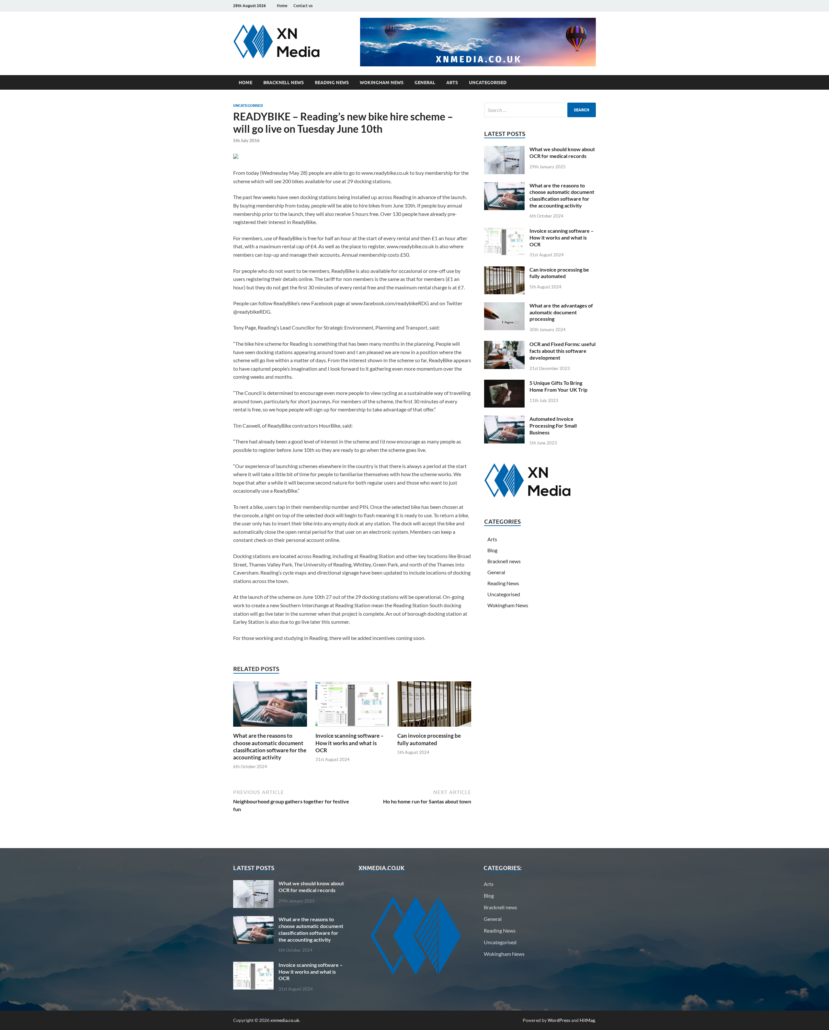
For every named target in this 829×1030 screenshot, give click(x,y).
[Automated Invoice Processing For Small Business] (504, 419)
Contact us (302, 5)
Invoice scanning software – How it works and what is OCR (349, 742)
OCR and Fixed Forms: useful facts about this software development (562, 351)
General (424, 82)
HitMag (587, 1020)
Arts (452, 82)
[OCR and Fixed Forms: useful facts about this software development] (504, 344)
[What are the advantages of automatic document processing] (504, 306)
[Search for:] (540, 110)
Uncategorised (487, 82)
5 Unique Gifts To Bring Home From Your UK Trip (558, 386)
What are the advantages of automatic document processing (561, 312)
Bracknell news (283, 82)
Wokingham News (381, 82)
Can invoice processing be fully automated (429, 739)
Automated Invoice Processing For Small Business (553, 425)
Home (282, 5)
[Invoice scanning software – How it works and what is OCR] (352, 706)
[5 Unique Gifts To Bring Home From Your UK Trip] (504, 383)
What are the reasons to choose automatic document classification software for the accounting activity (269, 746)
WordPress (559, 1020)
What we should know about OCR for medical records (562, 152)
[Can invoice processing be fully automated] (434, 706)
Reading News (332, 82)
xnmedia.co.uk (284, 1020)
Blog (492, 550)
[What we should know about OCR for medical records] (504, 150)
